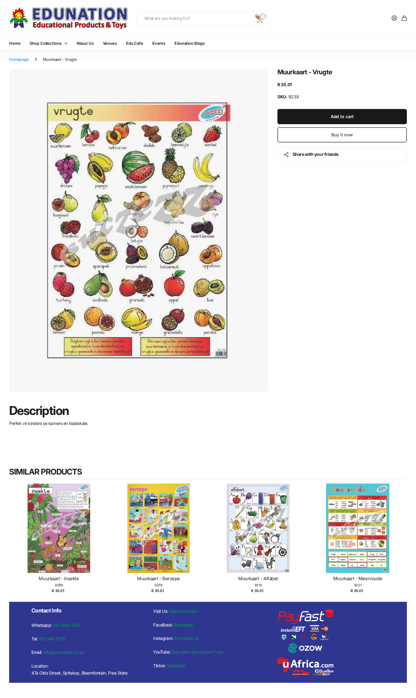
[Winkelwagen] (404, 18)
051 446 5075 (52, 638)
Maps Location (183, 611)
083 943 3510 (66, 625)
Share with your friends (316, 154)
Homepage (19, 59)
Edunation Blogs (190, 43)
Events (158, 43)
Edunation (183, 624)
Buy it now (342, 134)
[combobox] (202, 18)
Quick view (62, 535)
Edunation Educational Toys (197, 651)
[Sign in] (394, 18)
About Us (85, 43)
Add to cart (342, 116)
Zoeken (260, 18)
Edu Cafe (134, 43)
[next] (401, 539)
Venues (110, 43)
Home (14, 43)
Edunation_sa (186, 638)
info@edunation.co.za (63, 652)
